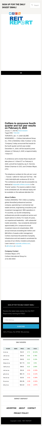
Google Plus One (16, 13)
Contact (32, 408)
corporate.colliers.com (22, 243)
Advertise (11, 408)
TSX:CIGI (16, 133)
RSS (19, 13)
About (22, 408)
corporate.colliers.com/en (21, 184)
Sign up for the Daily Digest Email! (13, 6)
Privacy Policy (21, 413)
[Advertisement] (21, 48)
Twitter (10, 13)
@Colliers (9, 246)
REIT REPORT (21, 20)
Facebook (13, 13)
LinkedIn (18, 246)
